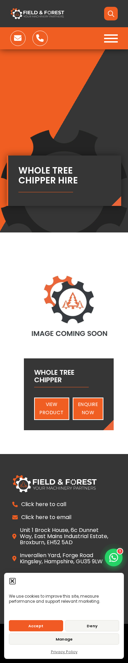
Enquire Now (88, 408)
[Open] (111, 38)
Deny (92, 626)
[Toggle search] (111, 13)
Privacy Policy (64, 651)
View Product (52, 408)
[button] (12, 581)
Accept (35, 626)
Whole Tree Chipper (54, 376)
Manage (64, 639)
